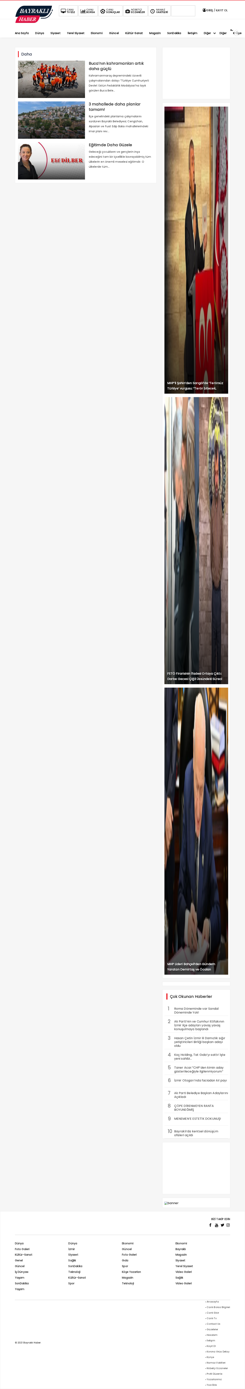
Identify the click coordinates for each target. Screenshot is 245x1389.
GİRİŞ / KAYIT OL (217, 10)
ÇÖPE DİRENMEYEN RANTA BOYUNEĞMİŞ (191, 1107)
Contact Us (213, 1323)
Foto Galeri (22, 1249)
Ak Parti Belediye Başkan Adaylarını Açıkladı (198, 1094)
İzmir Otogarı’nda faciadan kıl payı (197, 1080)
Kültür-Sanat (23, 1255)
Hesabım (212, 1335)
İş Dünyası (22, 1272)
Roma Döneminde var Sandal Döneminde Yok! (193, 1010)
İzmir (71, 1249)
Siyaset (73, 1255)
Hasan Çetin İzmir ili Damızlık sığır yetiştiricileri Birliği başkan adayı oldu (196, 1041)
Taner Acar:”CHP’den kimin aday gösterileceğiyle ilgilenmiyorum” (196, 1069)
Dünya (19, 1243)
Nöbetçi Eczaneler (217, 1368)
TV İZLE (71, 11)
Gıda (125, 1260)
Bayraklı (181, 1249)
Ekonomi (127, 1243)
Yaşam (19, 1278)
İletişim (211, 1340)
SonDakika (75, 1266)
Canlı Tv (212, 1318)
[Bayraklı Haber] (34, 22)
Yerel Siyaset (184, 1266)
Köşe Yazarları (131, 1272)
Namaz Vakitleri (216, 1362)
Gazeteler (212, 1329)
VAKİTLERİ (162, 11)
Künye (210, 1357)
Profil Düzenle (214, 1373)
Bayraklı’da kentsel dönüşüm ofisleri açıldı (193, 1132)
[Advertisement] (196, 75)
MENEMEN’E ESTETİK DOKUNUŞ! (194, 1119)
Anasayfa (213, 1301)
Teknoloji (74, 1272)
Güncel (127, 1249)
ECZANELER (138, 11)
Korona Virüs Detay (218, 1351)
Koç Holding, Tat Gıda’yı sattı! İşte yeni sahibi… (196, 1056)
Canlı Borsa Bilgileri (218, 1307)
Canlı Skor (213, 1312)
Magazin (181, 1255)
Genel (19, 1260)
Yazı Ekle (212, 1385)
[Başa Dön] (238, 1382)
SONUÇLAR (113, 11)
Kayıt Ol (211, 1346)
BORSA (90, 11)
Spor (125, 1266)
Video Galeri (184, 1272)
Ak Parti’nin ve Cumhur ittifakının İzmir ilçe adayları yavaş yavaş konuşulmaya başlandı (196, 1024)
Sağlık (72, 1260)
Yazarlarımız (214, 1379)
